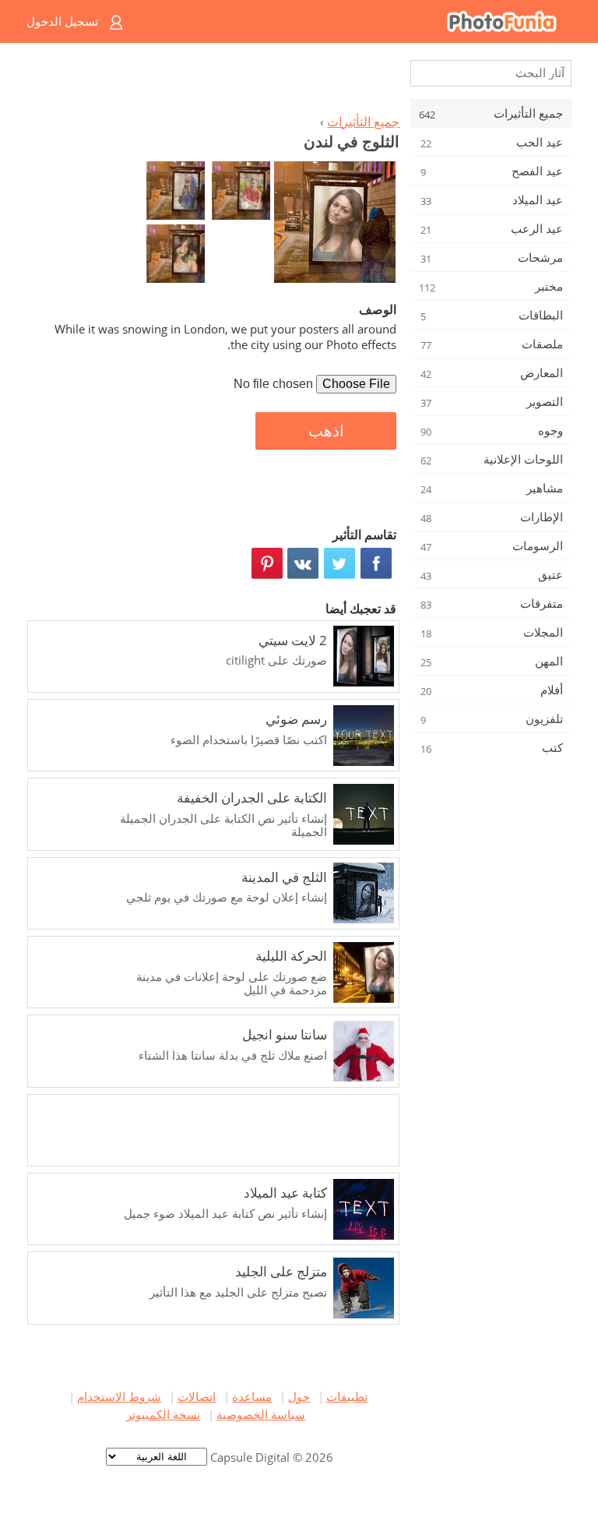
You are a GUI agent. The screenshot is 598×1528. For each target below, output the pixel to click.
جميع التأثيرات (363, 121)
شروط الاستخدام (119, 1396)
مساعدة (252, 1396)
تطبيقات (347, 1396)
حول (299, 1396)
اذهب (326, 430)
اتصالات (197, 1396)
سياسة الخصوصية (260, 1414)
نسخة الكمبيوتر (163, 1414)
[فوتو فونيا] (361, 21)
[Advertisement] (215, 82)
